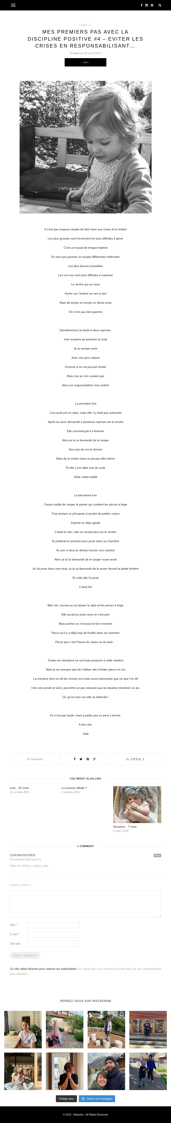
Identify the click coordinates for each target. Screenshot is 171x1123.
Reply (157, 855)
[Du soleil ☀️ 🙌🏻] (64, 1029)
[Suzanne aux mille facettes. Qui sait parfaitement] (106, 1029)
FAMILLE (85, 25)
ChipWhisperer (22, 855)
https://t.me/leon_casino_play (29, 865)
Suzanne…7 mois (125, 826)
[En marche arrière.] (148, 1071)
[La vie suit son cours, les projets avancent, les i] (64, 1071)
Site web (15, 943)
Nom (13, 924)
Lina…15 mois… (21, 788)
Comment (34, 759)
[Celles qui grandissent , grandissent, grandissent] (23, 1071)
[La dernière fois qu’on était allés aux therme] (106, 1071)
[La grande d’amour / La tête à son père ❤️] (23, 1029)
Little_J (137, 759)
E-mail (14, 934)
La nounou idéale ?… (76, 788)
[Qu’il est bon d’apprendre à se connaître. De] (148, 1029)
